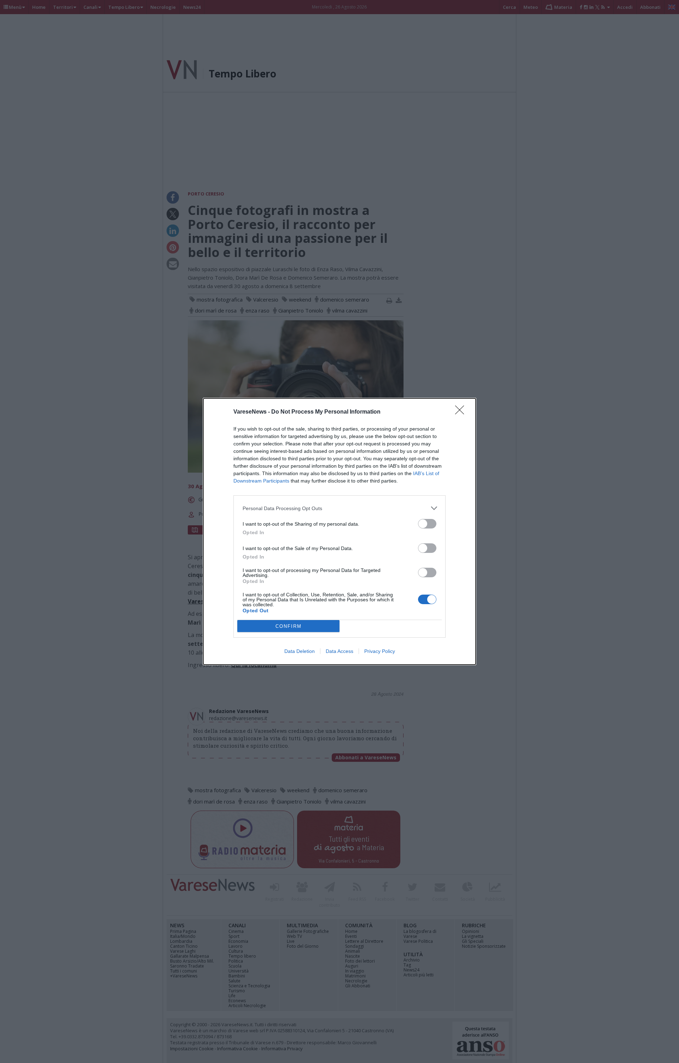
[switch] (427, 523)
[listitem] (339, 508)
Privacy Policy (379, 651)
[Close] (462, 412)
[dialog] (339, 531)
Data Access (339, 651)
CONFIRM (288, 626)
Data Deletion (299, 651)
